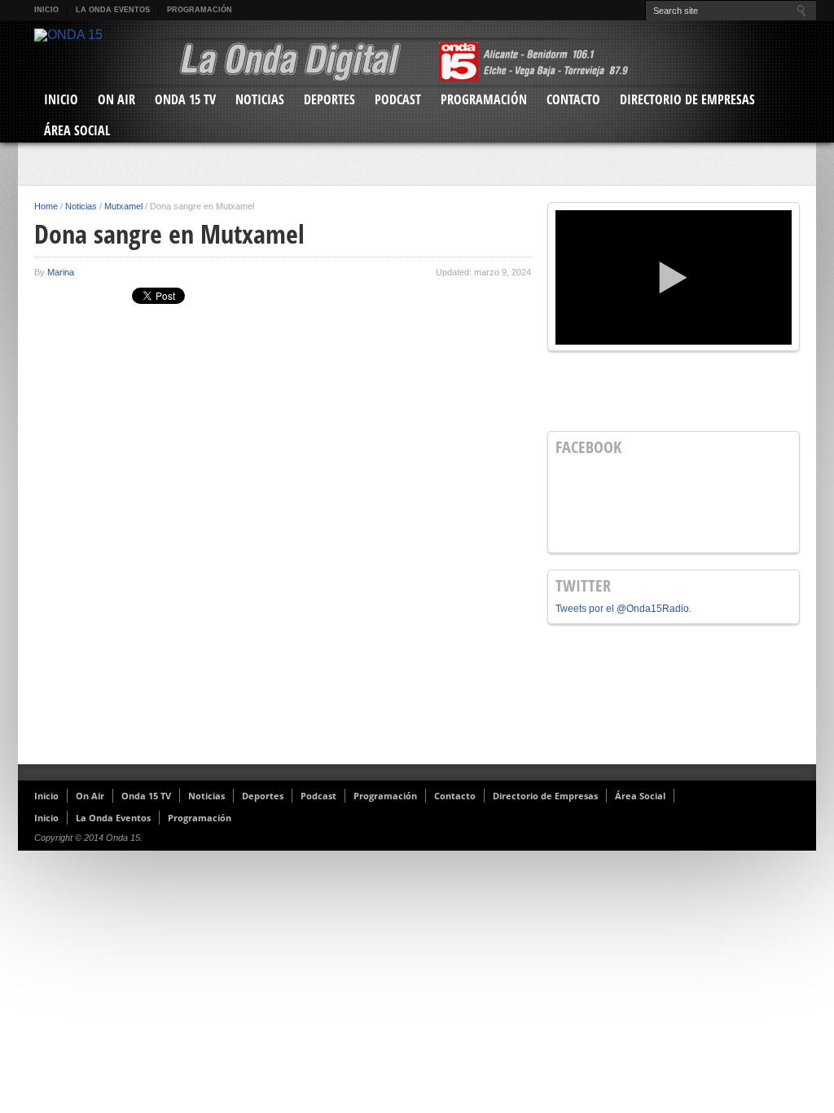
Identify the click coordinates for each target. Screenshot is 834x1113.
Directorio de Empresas (687, 99)
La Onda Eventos (113, 10)
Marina (60, 272)
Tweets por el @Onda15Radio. (623, 608)
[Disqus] (282, 544)
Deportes (329, 99)
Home (46, 206)
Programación (199, 10)
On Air (116, 99)
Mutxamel (123, 206)
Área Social (77, 130)
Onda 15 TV (185, 99)
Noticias (259, 99)
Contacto (573, 99)
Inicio (46, 10)
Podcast (398, 99)
